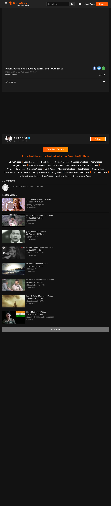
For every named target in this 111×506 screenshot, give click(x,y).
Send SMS (80, 68)
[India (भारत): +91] (34, 68)
